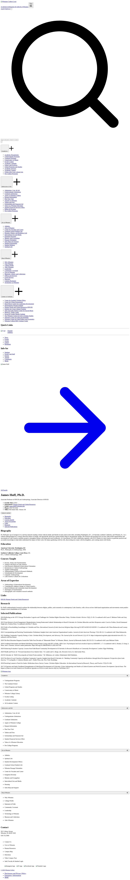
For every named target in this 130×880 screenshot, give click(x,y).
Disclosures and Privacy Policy (15, 873)
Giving (7, 341)
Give (8, 9)
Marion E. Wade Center (12, 312)
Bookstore (8, 344)
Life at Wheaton (23, 7)
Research (7, 525)
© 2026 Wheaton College (7, 870)
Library (7, 342)
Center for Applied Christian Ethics (15, 300)
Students (7, 352)
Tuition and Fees (10, 202)
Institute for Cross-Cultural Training (15, 309)
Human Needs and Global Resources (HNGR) (19, 307)
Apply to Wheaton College (13, 195)
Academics (4, 7)
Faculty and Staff (10, 354)
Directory (7, 279)
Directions (8, 855)
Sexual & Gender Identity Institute (15, 314)
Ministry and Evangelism (12, 238)
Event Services (9, 277)
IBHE (7, 877)
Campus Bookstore (10, 281)
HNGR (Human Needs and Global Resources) (15, 599)
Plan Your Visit (9, 199)
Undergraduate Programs (12, 156)
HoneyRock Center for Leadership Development (19, 304)
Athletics (7, 226)
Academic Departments (12, 155)
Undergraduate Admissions (13, 192)
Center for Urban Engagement (14, 302)
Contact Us (8, 842)
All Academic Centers (11, 703)
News (6, 337)
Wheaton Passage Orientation (13, 768)
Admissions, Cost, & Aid (12, 190)
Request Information (11, 197)
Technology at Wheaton (12, 282)
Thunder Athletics (10, 331)
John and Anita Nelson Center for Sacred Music (19, 310)
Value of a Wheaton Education (14, 206)
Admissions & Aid (13, 7)
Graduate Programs (10, 158)
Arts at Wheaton (9, 228)
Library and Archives (11, 165)
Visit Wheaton (9, 264)
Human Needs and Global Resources (24, 504)
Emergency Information (13, 875)
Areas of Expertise (10, 521)
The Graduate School (11, 684)
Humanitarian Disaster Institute (14, 305)
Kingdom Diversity (10, 236)
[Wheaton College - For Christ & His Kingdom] (6, 671)
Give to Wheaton (10, 272)
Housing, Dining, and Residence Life (16, 233)
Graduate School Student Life (13, 231)
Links (6, 523)
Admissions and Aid (7, 708)
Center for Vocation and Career (14, 229)
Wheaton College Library (12, 693)
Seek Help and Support (12, 241)
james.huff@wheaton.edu (17, 506)
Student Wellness (10, 245)
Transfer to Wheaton (11, 200)
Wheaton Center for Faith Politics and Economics (19, 319)
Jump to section (6, 513)
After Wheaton (9, 267)
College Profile (9, 265)
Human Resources (10, 848)
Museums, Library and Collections (15, 274)
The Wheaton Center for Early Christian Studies (19, 316)
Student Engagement (11, 243)
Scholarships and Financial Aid (14, 204)
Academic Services (10, 168)
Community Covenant (11, 270)
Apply (3, 9)
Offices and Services (11, 276)
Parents (7, 356)
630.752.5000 (5, 835)
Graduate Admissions (11, 194)
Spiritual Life (8, 247)
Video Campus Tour (11, 858)
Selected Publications (11, 526)
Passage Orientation (10, 240)
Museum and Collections (12, 817)
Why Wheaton (9, 262)
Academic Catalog (10, 170)
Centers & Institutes (7, 296)
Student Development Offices (13, 762)
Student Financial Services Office (15, 207)
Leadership (8, 269)
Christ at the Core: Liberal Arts (14, 172)
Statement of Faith (10, 804)
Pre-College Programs (11, 174)
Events (7, 339)
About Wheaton (6, 258)
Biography (8, 516)
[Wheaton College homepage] (8, 1)
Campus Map (9, 851)
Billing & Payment (10, 209)
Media (6, 361)
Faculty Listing (9, 162)
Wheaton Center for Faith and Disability (17, 317)
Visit (6, 9)
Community (8, 359)
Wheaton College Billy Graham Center (16, 321)
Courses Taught (9, 520)
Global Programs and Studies (13, 167)
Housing (7, 784)
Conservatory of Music (11, 160)
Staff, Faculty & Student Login (14, 861)
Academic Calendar (10, 163)
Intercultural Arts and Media (13, 235)
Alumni (7, 357)
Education (8, 518)
